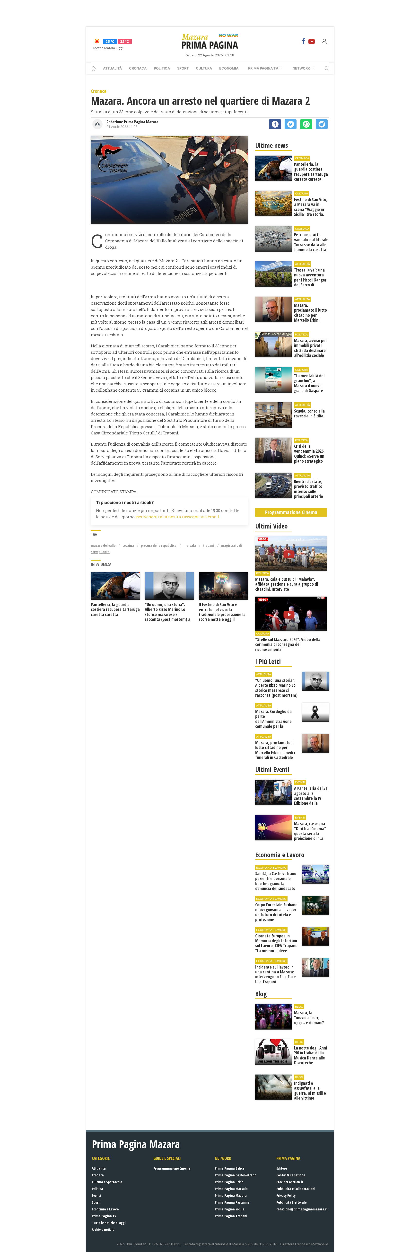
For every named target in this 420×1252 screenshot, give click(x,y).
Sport (183, 68)
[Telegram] (322, 124)
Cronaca (138, 68)
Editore (281, 1168)
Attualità (112, 68)
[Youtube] (311, 41)
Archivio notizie (103, 1229)
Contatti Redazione (290, 1175)
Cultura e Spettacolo (107, 1182)
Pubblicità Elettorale (291, 1202)
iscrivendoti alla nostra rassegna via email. (178, 517)
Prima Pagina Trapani (231, 1216)
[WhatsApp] (306, 124)
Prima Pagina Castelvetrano (235, 1175)
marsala (190, 545)
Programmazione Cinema (172, 1168)
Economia (228, 68)
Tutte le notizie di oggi (109, 1222)
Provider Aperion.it (289, 1182)
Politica (162, 68)
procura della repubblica (158, 545)
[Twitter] (291, 124)
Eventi (96, 1195)
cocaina (128, 545)
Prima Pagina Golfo (229, 1182)
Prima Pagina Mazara (231, 1195)
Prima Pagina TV (104, 1216)
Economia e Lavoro (105, 1209)
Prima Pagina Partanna (232, 1202)
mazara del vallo (103, 545)
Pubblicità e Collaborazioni (295, 1188)
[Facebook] (303, 41)
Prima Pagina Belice (229, 1168)
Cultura (204, 68)
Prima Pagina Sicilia (230, 1209)
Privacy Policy (286, 1195)
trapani (208, 545)
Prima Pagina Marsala (231, 1188)
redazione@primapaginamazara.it (302, 1209)
